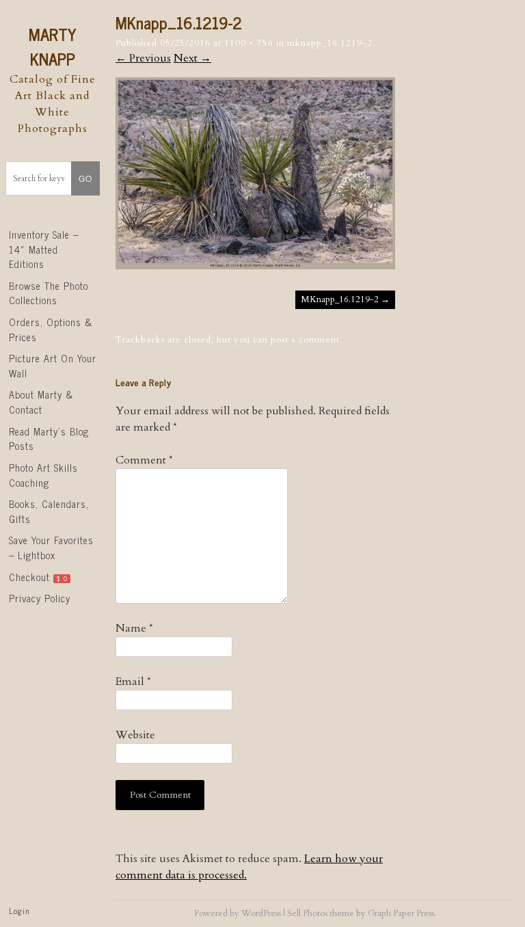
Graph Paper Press (401, 913)
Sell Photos (307, 913)
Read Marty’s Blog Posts (49, 439)
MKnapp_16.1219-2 (330, 43)
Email (133, 681)
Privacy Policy (39, 598)
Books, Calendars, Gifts (49, 511)
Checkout (38, 577)
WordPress (261, 913)
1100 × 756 (248, 43)
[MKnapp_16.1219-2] (255, 265)
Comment (144, 460)
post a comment (305, 340)
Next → (192, 58)
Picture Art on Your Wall (52, 365)
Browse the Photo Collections (48, 293)
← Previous (143, 58)
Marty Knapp (53, 46)
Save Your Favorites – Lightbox (51, 547)
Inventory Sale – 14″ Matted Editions (44, 249)
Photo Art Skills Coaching (43, 475)
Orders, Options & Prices (50, 329)
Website (135, 734)
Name (134, 628)
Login (19, 910)
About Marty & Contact (41, 402)
